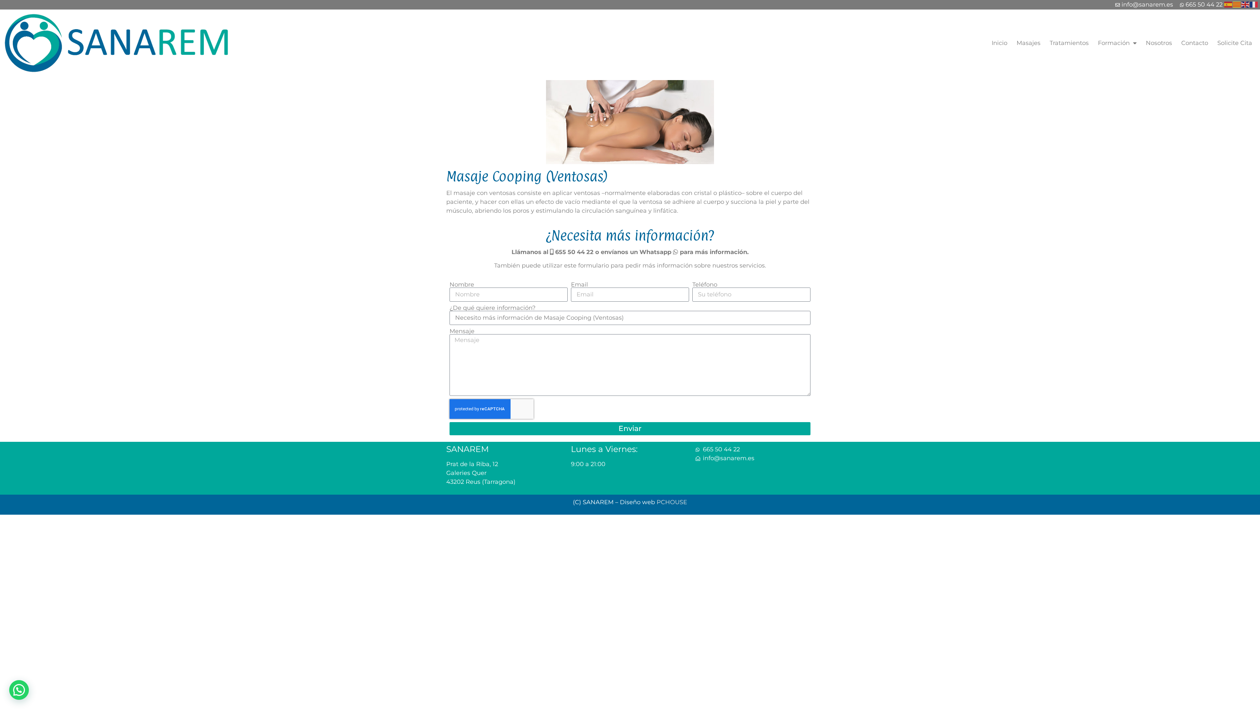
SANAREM (467, 449)
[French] (1254, 4)
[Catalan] (1237, 4)
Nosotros (1159, 43)
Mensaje (462, 331)
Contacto (1194, 43)
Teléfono (704, 285)
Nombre (462, 285)
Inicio (999, 43)
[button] (19, 690)
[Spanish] (1228, 4)
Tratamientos (1069, 43)
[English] (1245, 4)
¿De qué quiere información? (493, 308)
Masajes (1028, 43)
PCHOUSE (672, 502)
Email (579, 285)
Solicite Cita (1234, 43)
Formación (1114, 43)
